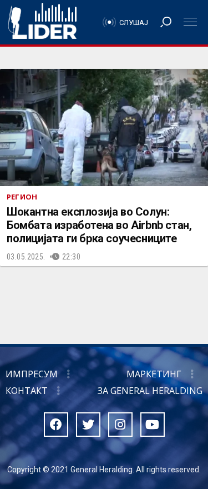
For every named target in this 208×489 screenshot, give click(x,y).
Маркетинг (153, 374)
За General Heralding (150, 391)
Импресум (32, 374)
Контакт (27, 391)
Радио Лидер (42, 22)
